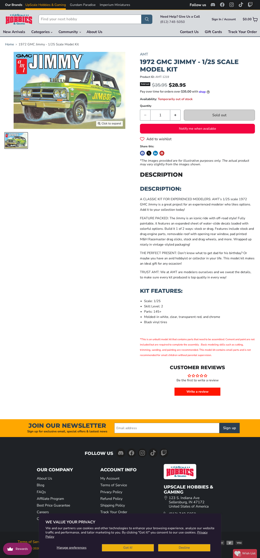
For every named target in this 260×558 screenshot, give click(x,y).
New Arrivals (14, 31)
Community (68, 31)
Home (9, 44)
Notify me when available (197, 128)
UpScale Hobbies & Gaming (45, 5)
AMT (144, 54)
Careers (43, 512)
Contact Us (189, 31)
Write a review (197, 391)
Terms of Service (113, 485)
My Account (109, 478)
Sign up (229, 427)
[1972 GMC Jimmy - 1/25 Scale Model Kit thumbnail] (16, 141)
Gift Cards (213, 31)
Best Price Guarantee (53, 505)
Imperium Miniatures (115, 5)
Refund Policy (111, 498)
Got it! (127, 547)
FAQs (41, 492)
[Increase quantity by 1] (175, 115)
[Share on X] (148, 153)
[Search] (146, 19)
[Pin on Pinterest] (161, 153)
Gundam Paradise (83, 5)
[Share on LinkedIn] (155, 153)
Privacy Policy (111, 492)
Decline (184, 547)
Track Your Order (242, 31)
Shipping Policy (112, 505)
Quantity (145, 106)
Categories (41, 31)
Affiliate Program (50, 498)
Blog (40, 485)
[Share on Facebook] (142, 153)
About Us (94, 31)
